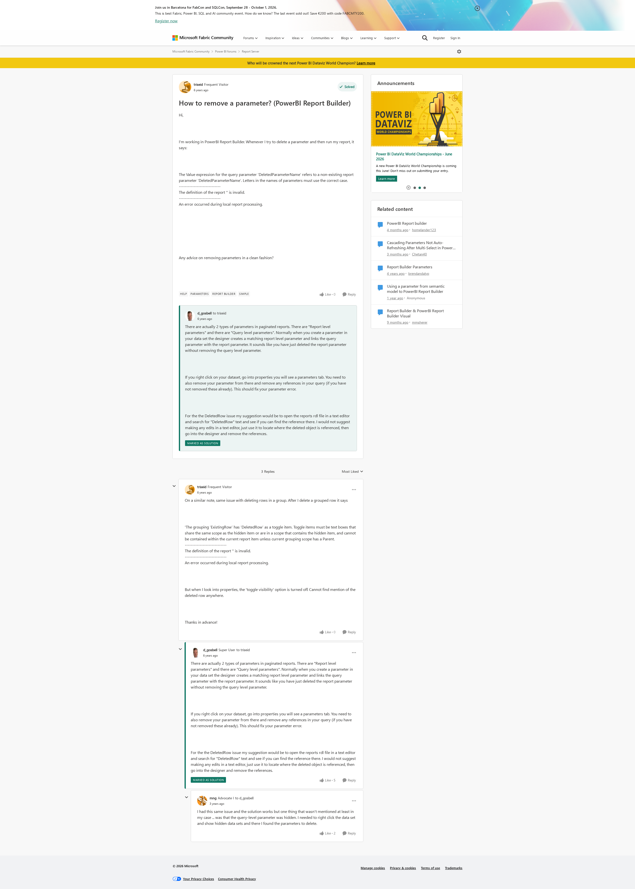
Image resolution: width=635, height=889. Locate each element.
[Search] (425, 38)
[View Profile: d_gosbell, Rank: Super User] (196, 653)
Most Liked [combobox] (352, 471)
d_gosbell (204, 313)
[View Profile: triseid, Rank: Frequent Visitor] (185, 87)
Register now (166, 20)
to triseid (219, 313)
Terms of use (430, 868)
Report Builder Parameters (409, 266)
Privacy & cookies (403, 868)
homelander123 (424, 229)
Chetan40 (419, 254)
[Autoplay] (409, 187)
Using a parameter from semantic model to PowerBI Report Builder (415, 289)
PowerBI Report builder (407, 223)
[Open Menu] (459, 51)
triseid (198, 84)
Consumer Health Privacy (237, 879)
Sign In (455, 38)
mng (213, 798)
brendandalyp (418, 273)
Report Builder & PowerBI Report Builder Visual (415, 313)
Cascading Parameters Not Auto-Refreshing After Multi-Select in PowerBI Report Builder (421, 245)
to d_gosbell (244, 798)
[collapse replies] (174, 486)
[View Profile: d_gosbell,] (190, 316)
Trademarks (453, 868)
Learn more (366, 62)
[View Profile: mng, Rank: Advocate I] (202, 801)
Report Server (250, 51)
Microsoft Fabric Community (191, 51)
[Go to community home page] (202, 38)
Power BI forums (225, 51)
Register (439, 38)
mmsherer (419, 322)
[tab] (414, 187)
